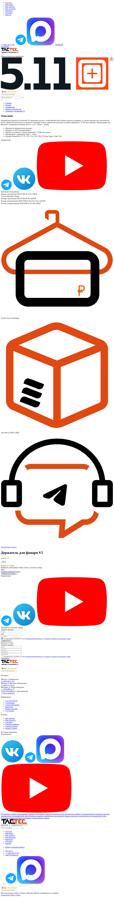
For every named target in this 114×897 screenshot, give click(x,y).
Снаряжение (10, 107)
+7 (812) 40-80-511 (8, 693)
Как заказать (10, 7)
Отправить (5, 658)
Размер (17, 572)
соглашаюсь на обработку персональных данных (57, 638)
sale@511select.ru (11, 855)
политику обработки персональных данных (75, 893)
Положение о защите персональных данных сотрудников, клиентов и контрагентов (33, 814)
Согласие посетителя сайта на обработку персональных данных (25, 818)
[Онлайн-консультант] (20, 45)
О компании (10, 703)
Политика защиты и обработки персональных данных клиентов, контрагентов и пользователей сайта (67, 816)
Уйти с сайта (15, 895)
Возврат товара (11, 728)
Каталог (8, 105)
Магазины (9, 5)
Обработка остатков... (9, 574)
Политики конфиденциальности (34, 638)
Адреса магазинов (12, 705)
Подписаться (6, 641)
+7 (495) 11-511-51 (8, 685)
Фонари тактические (13, 109)
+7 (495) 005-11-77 (8, 689)
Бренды (8, 15)
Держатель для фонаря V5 (15, 111)
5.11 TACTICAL (11, 701)
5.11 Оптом (9, 711)
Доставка (8, 13)
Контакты (9, 11)
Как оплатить (10, 9)
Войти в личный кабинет (15, 847)
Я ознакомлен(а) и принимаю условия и (37, 638)
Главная (8, 103)
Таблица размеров (8, 572)
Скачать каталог (11, 726)
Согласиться (5, 895)
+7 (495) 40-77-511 (8, 681)
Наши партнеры (11, 709)
